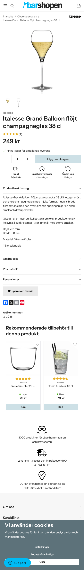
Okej (42, 561)
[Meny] (5, 6)
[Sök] (12, 6)
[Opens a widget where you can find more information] (17, 563)
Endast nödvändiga (42, 554)
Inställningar (42, 546)
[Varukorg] (78, 6)
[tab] (42, 188)
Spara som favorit (22, 291)
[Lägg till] (27, 159)
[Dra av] (7, 159)
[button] (23, 407)
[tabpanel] (42, 224)
